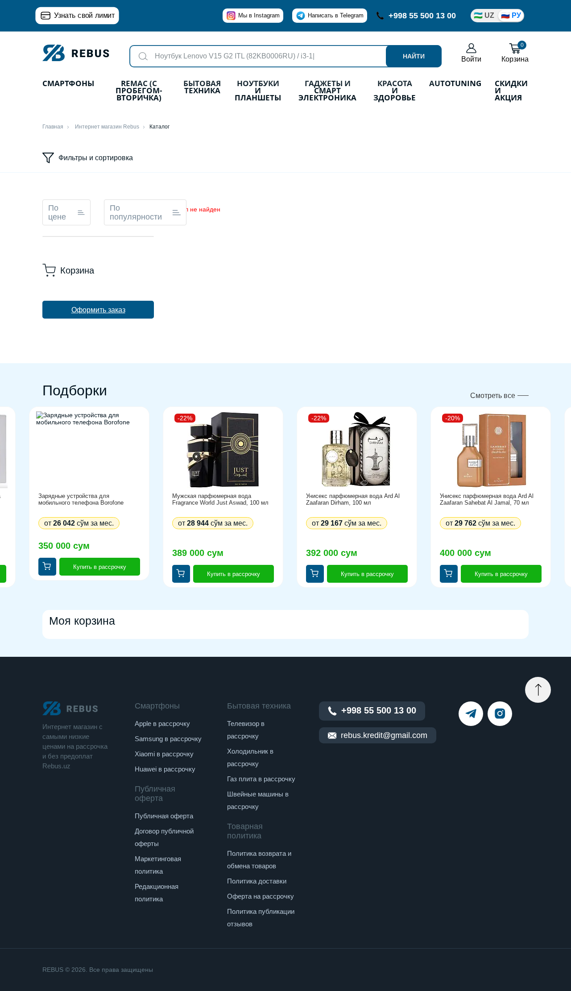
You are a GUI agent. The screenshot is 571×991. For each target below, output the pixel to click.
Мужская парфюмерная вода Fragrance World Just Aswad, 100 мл (220, 499)
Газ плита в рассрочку (261, 779)
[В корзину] (47, 567)
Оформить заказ (98, 310)
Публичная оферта (164, 816)
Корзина (515, 53)
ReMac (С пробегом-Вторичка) (139, 91)
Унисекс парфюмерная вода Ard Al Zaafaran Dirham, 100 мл (353, 499)
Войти (471, 59)
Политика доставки (256, 881)
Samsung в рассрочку (168, 738)
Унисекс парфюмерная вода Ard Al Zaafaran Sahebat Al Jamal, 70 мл (487, 499)
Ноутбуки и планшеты (258, 91)
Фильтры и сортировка (95, 158)
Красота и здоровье (394, 91)
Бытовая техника (202, 87)
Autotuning (455, 84)
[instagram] (500, 713)
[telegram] (471, 713)
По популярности (136, 212)
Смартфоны (68, 84)
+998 (422, 15)
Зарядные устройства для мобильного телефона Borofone (81, 499)
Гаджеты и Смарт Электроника (327, 91)
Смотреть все (492, 395)
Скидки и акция (511, 91)
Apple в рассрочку (162, 723)
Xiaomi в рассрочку (164, 754)
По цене (57, 212)
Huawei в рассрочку (165, 769)
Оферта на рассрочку (260, 896)
